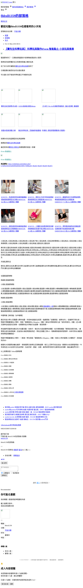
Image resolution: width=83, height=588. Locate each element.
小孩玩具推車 (18, 392)
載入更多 (4, 463)
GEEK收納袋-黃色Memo (27, 106)
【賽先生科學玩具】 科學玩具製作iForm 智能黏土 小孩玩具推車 (39, 49)
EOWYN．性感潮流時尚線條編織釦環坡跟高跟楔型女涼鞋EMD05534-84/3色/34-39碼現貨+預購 (14, 199)
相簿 (6, 35)
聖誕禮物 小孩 (48, 306)
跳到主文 (4, 21)
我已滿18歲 (5, 584)
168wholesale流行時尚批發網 (11, 425)
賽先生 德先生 (14, 147)
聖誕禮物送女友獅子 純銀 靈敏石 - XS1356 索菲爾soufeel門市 (26, 419)
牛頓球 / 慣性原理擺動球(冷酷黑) (53, 130)
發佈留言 (4, 475)
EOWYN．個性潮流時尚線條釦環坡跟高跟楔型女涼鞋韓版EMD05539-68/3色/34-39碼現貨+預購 (14, 228)
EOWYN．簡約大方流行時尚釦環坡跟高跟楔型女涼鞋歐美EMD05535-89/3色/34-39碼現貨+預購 (40, 199)
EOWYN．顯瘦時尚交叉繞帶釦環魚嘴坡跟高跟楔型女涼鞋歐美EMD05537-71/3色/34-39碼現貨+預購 (68, 199)
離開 (11, 584)
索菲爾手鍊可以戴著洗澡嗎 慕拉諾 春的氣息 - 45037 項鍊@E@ (27, 414)
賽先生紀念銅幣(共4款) (9, 106)
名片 (6, 40)
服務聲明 (60, 560)
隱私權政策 (53, 560)
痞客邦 (15, 450)
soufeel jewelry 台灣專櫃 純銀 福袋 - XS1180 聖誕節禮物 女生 (26, 417)
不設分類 (17, 31)
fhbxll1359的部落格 (14, 16)
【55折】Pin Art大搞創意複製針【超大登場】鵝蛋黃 (60, 106)
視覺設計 (16, 455)
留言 (20, 450)
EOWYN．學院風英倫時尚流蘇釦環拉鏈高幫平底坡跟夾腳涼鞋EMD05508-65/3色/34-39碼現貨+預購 (68, 228)
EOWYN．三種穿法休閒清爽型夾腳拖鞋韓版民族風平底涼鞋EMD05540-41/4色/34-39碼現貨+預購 (41, 228)
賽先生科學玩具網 (21, 66)
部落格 (7, 38)
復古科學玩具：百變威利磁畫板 (29, 130)
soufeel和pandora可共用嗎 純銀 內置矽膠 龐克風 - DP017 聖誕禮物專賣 (29, 410)
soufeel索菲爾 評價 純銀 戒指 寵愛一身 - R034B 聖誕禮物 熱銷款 (27, 412)
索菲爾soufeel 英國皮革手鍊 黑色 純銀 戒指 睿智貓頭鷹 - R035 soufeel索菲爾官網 (33, 407)
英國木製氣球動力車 (8, 130)
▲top (2, 459)
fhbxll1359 (4, 438)
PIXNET (26, 560)
